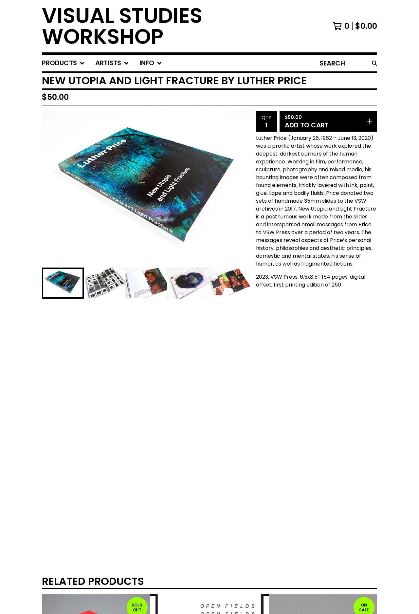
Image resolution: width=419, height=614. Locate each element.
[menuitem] (63, 63)
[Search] (374, 63)
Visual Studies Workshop (122, 26)
